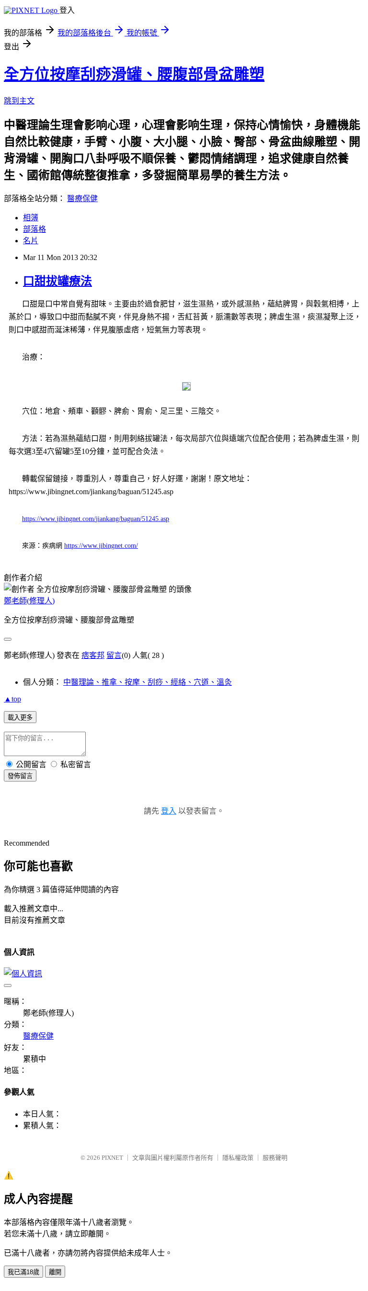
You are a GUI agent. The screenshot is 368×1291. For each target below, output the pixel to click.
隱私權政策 (237, 1157)
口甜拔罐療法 (57, 281)
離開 (55, 1272)
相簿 (30, 218)
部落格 (34, 229)
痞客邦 (92, 655)
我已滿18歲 (23, 1272)
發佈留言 (20, 776)
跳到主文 (19, 101)
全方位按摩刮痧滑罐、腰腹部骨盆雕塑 (134, 74)
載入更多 (20, 717)
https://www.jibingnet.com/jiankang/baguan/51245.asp (95, 518)
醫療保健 (82, 198)
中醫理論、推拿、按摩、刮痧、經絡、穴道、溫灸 (147, 682)
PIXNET (112, 1157)
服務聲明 (275, 1157)
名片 (30, 241)
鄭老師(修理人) (29, 601)
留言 (114, 655)
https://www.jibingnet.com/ (101, 545)
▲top (12, 699)
